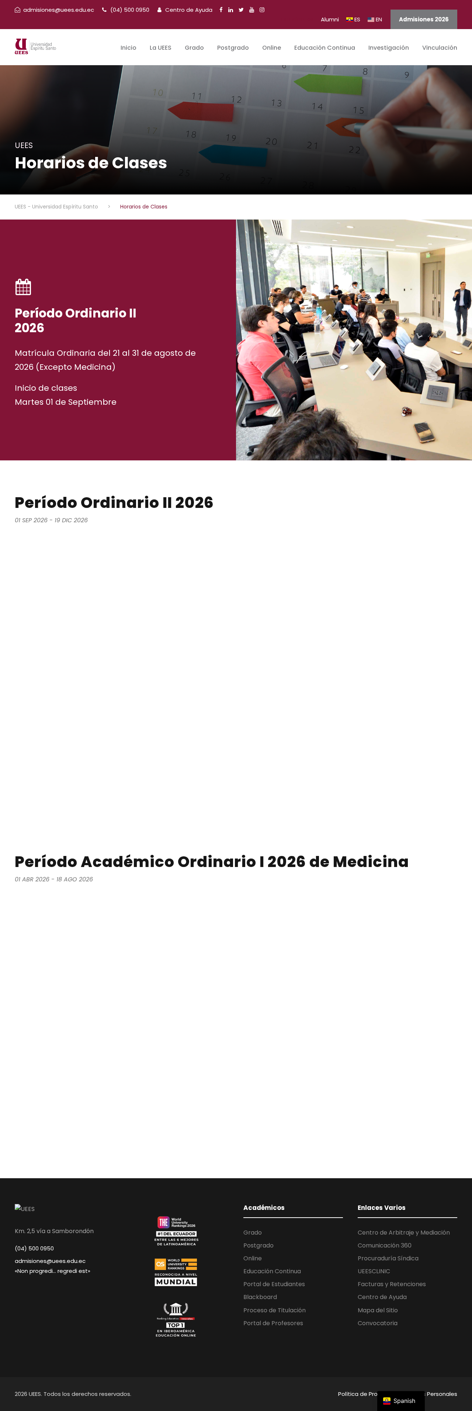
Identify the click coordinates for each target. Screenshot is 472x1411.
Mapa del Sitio (378, 1310)
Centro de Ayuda (188, 10)
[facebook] (221, 10)
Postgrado (233, 47)
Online (271, 47)
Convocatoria (378, 1323)
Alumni (330, 19)
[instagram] (262, 10)
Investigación (388, 47)
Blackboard (260, 1297)
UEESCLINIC (374, 1271)
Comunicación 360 (385, 1245)
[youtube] (251, 10)
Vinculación (439, 47)
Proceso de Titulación (274, 1310)
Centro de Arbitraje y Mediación (404, 1232)
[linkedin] (230, 10)
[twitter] (241, 10)
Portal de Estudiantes (274, 1284)
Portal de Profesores (273, 1323)
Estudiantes (297, 19)
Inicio (128, 47)
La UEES (160, 47)
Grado (194, 47)
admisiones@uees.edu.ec (50, 1261)
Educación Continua (324, 47)
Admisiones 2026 (424, 19)
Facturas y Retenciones (392, 1284)
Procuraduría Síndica (388, 1258)
